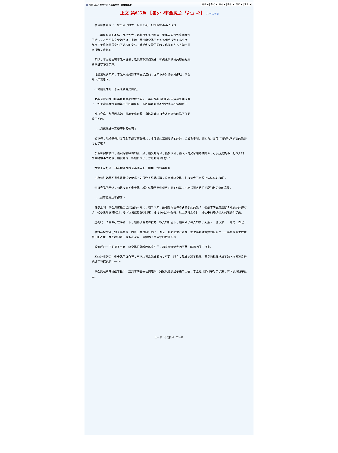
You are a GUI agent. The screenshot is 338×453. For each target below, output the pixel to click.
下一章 (179, 337)
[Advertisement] (217, 75)
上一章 (158, 337)
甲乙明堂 (214, 13)
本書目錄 (169, 337)
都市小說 (104, 5)
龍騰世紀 (93, 5)
